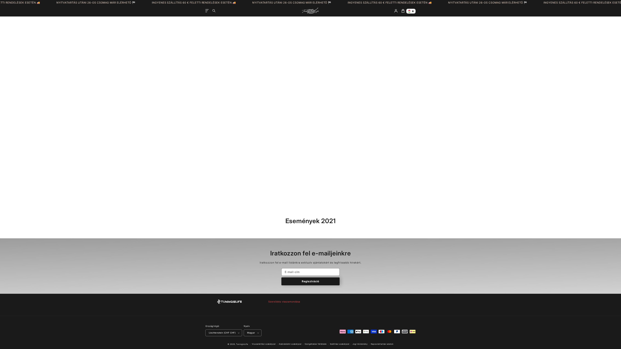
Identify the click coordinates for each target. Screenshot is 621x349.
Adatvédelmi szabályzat (290, 344)
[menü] (207, 10)
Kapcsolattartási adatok (382, 344)
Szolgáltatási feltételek (316, 344)
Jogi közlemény (360, 344)
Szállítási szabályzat (339, 344)
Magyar (251, 332)
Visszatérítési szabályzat (264, 344)
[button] (214, 10)
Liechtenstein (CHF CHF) (222, 332)
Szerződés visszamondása (284, 301)
